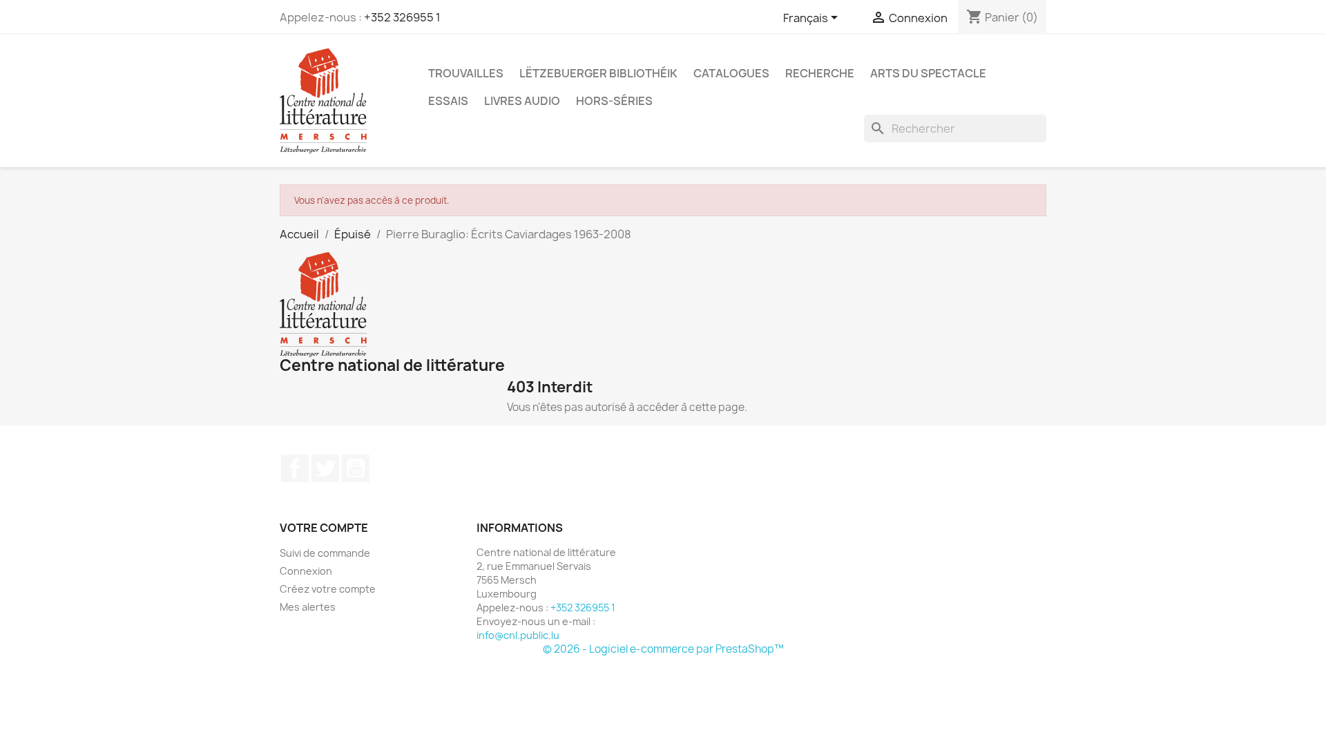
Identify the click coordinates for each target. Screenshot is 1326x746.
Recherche (819, 73)
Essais (448, 100)
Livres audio (522, 100)
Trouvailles (465, 73)
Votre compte (324, 527)
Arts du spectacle (928, 73)
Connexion (306, 570)
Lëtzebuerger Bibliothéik (598, 73)
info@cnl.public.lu (518, 635)
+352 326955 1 (402, 17)
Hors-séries (614, 100)
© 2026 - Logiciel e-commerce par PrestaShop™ (663, 649)
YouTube (355, 468)
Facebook (295, 468)
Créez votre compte (328, 588)
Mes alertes (308, 606)
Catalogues (731, 73)
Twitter (325, 468)
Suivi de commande (325, 553)
